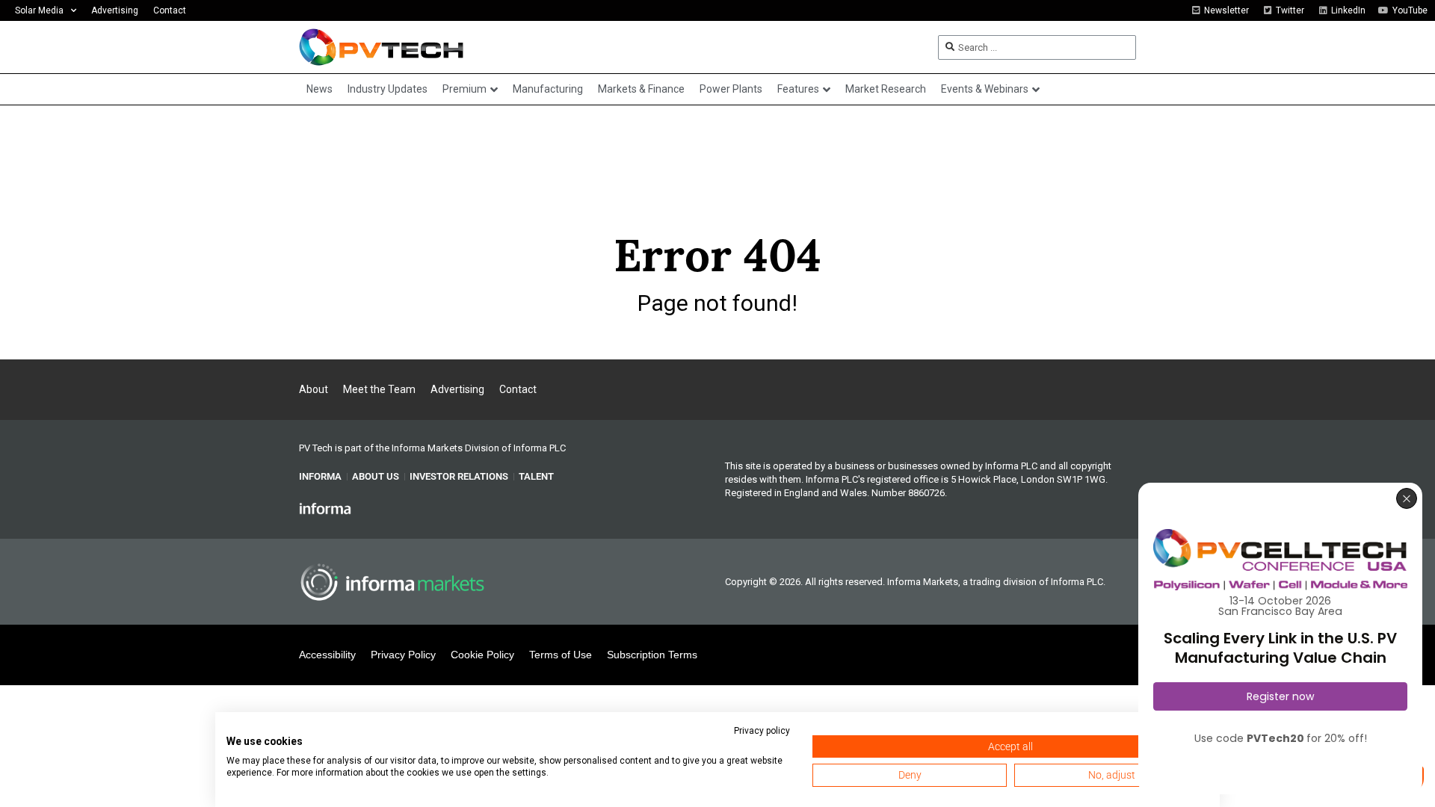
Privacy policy (762, 731)
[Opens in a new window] (325, 507)
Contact (169, 10)
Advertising (114, 10)
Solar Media (39, 10)
